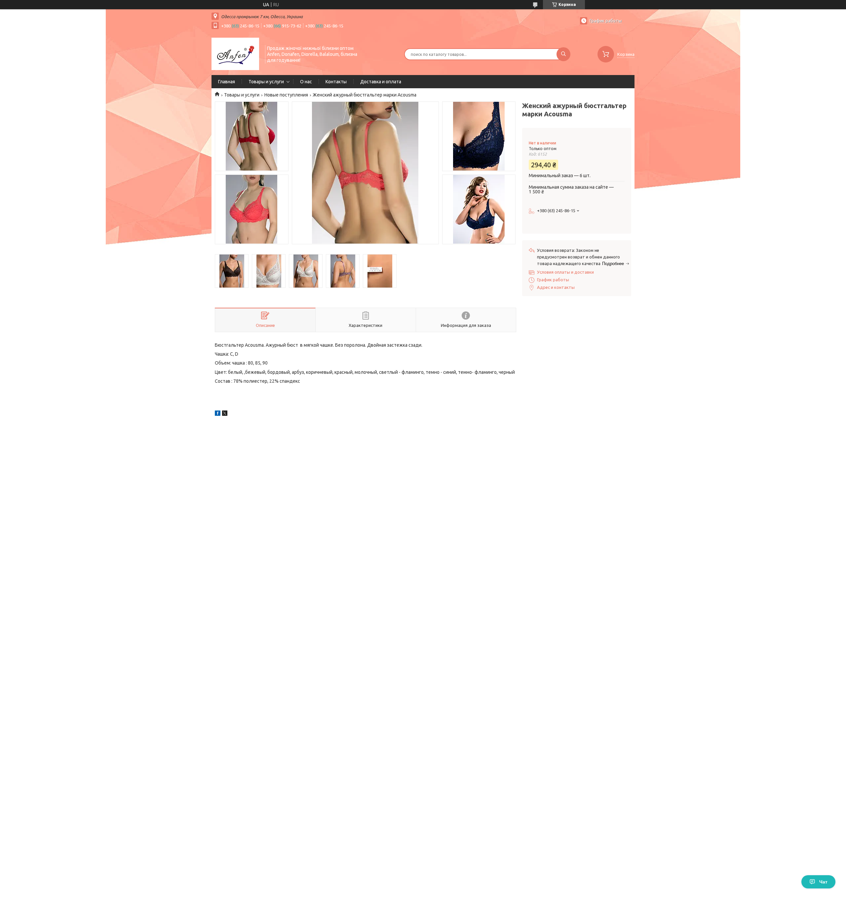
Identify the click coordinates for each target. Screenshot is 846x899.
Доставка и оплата (380, 81)
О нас (306, 81)
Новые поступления (286, 95)
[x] (224, 414)
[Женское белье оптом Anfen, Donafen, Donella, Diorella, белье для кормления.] (235, 53)
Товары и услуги (266, 81)
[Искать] (563, 54)
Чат (823, 881)
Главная (226, 81)
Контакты (336, 81)
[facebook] (217, 414)
